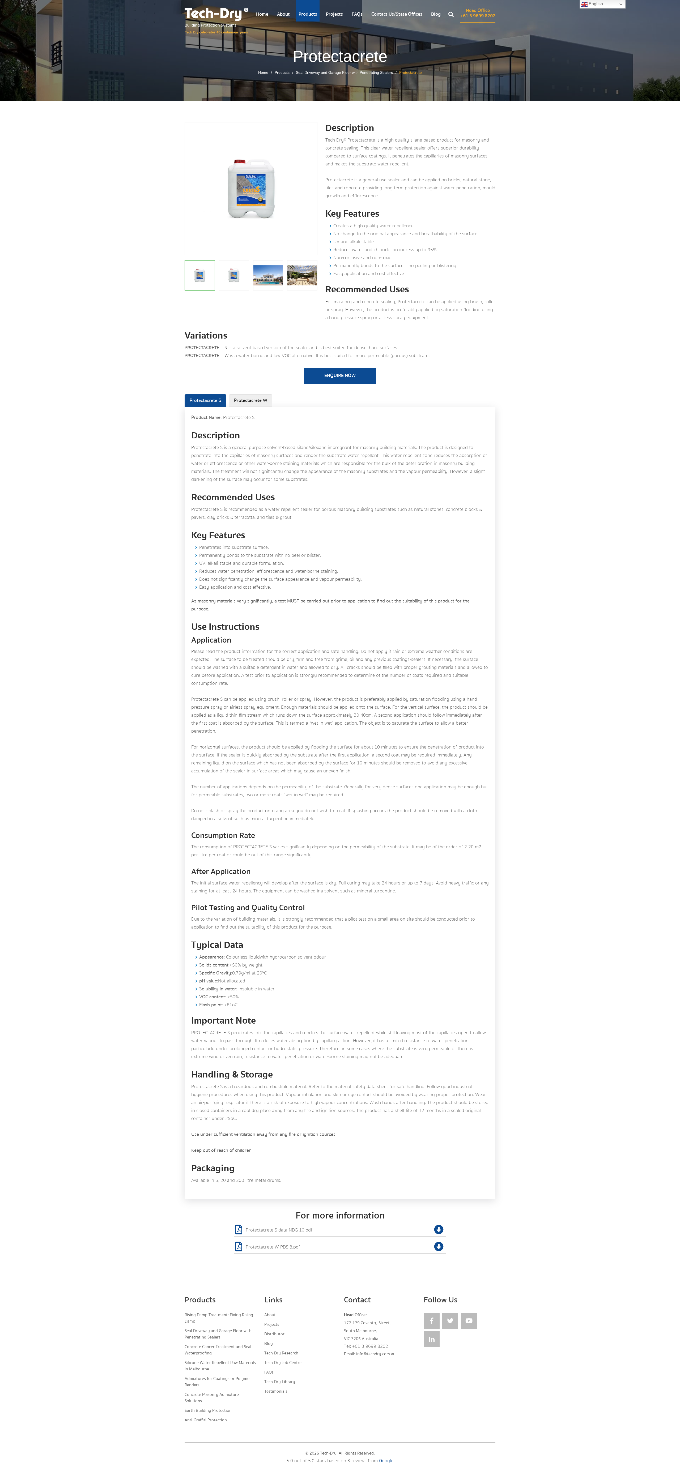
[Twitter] (450, 1321)
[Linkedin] (432, 1339)
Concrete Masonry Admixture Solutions (212, 1397)
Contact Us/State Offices (396, 14)
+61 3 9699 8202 (370, 1346)
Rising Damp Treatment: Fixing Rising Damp (219, 1318)
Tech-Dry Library (279, 1382)
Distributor (274, 1334)
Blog (436, 14)
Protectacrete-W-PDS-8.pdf (273, 1247)
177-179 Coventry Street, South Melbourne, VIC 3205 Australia (367, 1330)
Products (308, 14)
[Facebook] (432, 1321)
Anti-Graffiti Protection (206, 1420)
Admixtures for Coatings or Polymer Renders (218, 1381)
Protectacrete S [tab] (205, 400)
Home (262, 14)
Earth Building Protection (208, 1410)
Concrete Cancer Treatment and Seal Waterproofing (218, 1350)
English (595, 4)
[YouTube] (469, 1321)
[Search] (451, 15)
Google (386, 1461)
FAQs (357, 14)
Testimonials (275, 1391)
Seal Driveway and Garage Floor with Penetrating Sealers (344, 72)
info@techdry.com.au (376, 1353)
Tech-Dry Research (281, 1353)
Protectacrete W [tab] (250, 400)
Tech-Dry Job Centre (282, 1362)
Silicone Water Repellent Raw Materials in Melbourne (220, 1365)
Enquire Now (340, 375)
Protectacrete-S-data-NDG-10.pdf (279, 1230)
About (283, 14)
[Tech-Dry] (216, 21)
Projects (334, 14)
